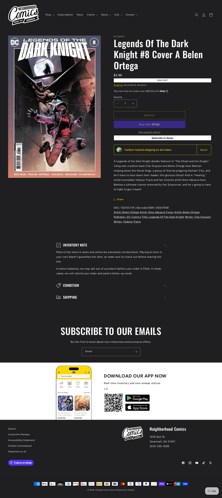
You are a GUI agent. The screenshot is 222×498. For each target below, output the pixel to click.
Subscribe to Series (162, 138)
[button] (50, 14)
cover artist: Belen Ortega (183, 212)
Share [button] (120, 199)
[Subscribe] (136, 352)
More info (203, 150)
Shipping (118, 85)
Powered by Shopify (125, 490)
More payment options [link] (149, 132)
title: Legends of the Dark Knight (163, 217)
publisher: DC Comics (127, 217)
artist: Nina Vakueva (152, 212)
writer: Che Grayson (198, 217)
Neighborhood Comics (105, 490)
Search (12, 428)
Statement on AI (17, 451)
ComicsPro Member (19, 434)
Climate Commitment (20, 446)
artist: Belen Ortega (126, 212)
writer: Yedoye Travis (127, 221)
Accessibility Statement (21, 440)
